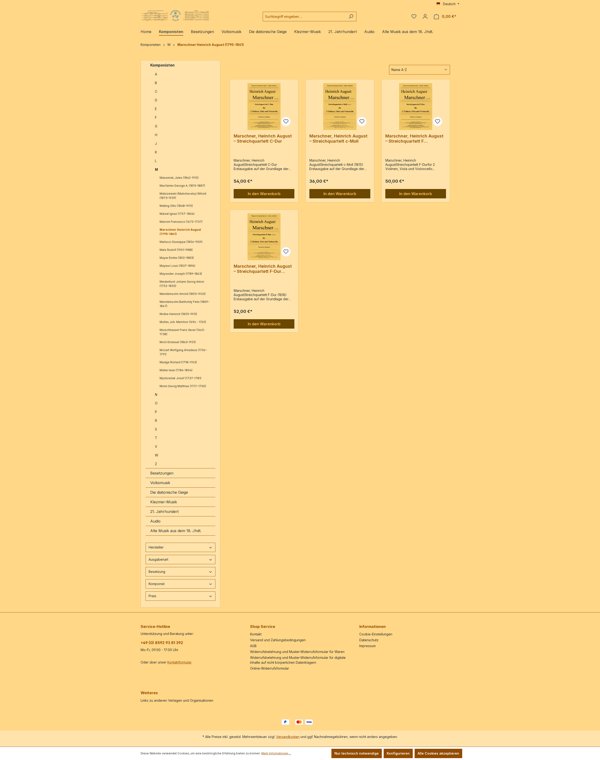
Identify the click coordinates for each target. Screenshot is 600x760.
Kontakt (256, 634)
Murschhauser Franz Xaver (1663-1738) (182, 332)
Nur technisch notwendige (356, 753)
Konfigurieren (398, 753)
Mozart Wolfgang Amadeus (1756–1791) (183, 352)
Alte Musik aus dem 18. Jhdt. (175, 530)
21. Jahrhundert (164, 511)
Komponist (157, 584)
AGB (253, 646)
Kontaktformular (179, 662)
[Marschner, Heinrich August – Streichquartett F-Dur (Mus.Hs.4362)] (264, 236)
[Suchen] (350, 16)
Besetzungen (161, 473)
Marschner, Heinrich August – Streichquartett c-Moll (338, 138)
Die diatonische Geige (169, 492)
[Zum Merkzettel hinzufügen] (286, 121)
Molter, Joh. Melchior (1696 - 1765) (183, 322)
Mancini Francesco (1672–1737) (181, 221)
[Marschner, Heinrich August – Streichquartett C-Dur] (264, 106)
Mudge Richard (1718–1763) (178, 362)
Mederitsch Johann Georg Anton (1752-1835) (182, 284)
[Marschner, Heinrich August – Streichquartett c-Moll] (339, 106)
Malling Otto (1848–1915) (176, 206)
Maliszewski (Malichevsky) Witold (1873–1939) (183, 196)
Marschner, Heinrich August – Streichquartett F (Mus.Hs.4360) (414, 138)
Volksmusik (160, 482)
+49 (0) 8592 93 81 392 (162, 642)
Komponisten (162, 65)
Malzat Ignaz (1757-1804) (177, 213)
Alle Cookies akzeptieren (438, 753)
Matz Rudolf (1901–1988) (176, 250)
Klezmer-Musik (163, 502)
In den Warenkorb (264, 193)
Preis (152, 596)
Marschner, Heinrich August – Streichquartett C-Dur (263, 138)
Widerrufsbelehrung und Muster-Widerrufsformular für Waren (297, 652)
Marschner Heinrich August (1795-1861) (180, 232)
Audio (155, 521)
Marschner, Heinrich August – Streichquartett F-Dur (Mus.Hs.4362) (263, 269)
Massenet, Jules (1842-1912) (179, 177)
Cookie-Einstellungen (375, 634)
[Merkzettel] (414, 16)
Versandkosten (288, 737)
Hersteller (156, 547)
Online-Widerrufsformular (269, 668)
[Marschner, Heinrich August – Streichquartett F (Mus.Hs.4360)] (415, 106)
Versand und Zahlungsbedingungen (278, 640)
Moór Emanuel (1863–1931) (178, 342)
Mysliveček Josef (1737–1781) (180, 378)
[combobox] (304, 16)
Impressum (367, 646)
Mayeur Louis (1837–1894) (177, 265)
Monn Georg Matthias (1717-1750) (183, 386)
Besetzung (157, 572)
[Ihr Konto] (425, 16)
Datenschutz (369, 640)
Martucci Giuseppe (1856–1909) (181, 242)
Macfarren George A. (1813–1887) (182, 185)
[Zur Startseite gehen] (176, 15)
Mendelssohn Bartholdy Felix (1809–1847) (184, 304)
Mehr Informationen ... (276, 753)
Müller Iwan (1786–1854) (176, 370)
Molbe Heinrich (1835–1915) (178, 314)
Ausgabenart (158, 559)
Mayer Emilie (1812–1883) (177, 258)
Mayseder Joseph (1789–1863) (181, 273)
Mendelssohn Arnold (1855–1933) (183, 294)
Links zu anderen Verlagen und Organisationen (177, 700)
